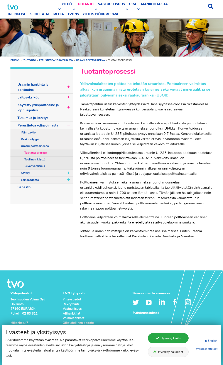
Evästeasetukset (207, 349)
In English (211, 341)
